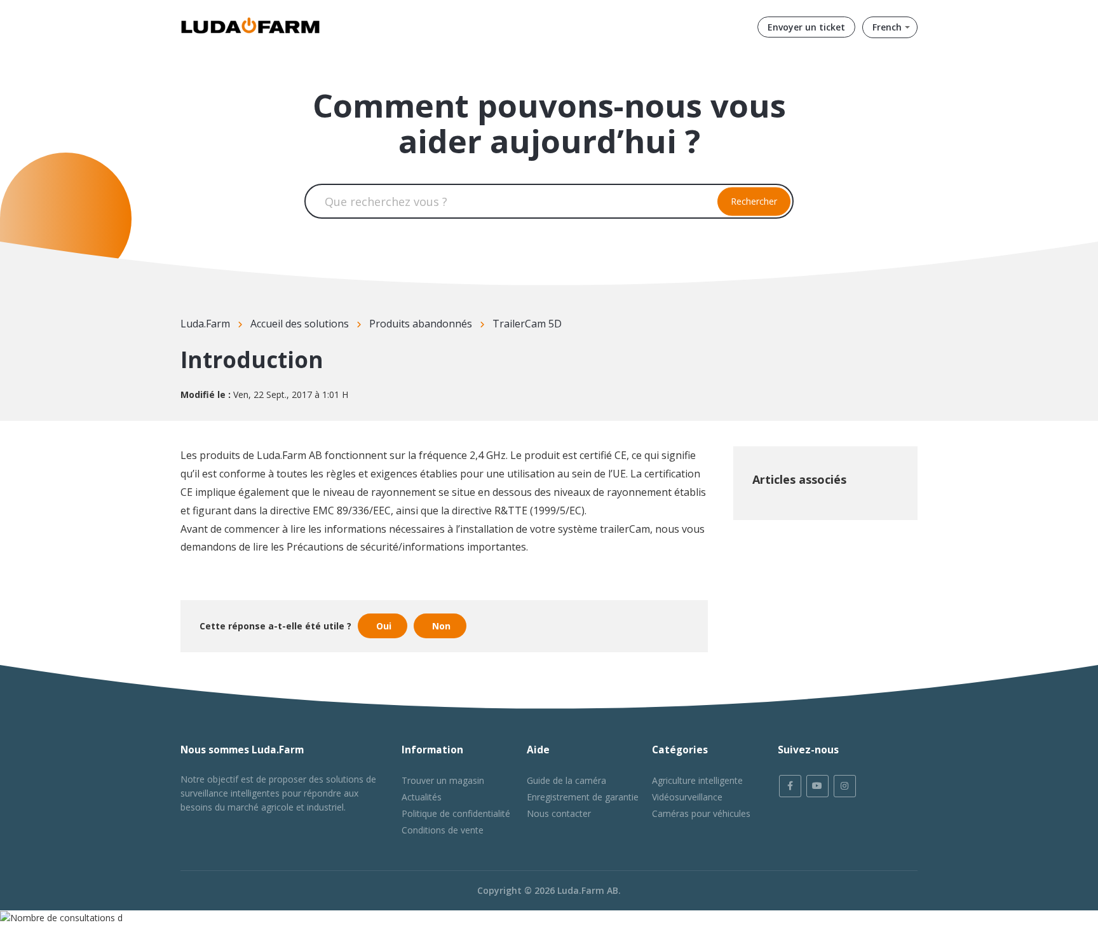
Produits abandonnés (420, 324)
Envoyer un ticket (806, 27)
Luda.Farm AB (587, 890)
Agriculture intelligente (697, 780)
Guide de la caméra (566, 780)
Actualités (422, 797)
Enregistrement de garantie (583, 797)
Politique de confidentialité (456, 813)
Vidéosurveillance (687, 797)
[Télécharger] (525, 300)
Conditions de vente (443, 830)
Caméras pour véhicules (701, 813)
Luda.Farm (205, 324)
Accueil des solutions (299, 324)
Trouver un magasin (443, 780)
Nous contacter (559, 813)
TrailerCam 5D (527, 324)
